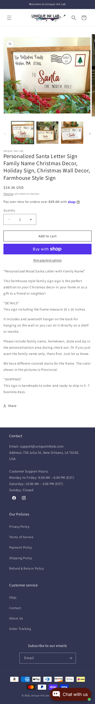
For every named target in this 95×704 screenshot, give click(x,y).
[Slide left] (5, 134)
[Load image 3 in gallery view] (72, 132)
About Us (16, 618)
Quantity (9, 210)
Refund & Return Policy (26, 568)
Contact (15, 608)
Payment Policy (20, 547)
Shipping (8, 193)
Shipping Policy (20, 558)
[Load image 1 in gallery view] (22, 132)
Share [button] (12, 406)
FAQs (12, 597)
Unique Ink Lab (40, 695)
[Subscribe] (70, 658)
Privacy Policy (19, 526)
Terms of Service (21, 537)
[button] (9, 18)
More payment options (47, 260)
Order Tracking (20, 629)
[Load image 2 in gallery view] (47, 132)
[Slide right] (90, 134)
